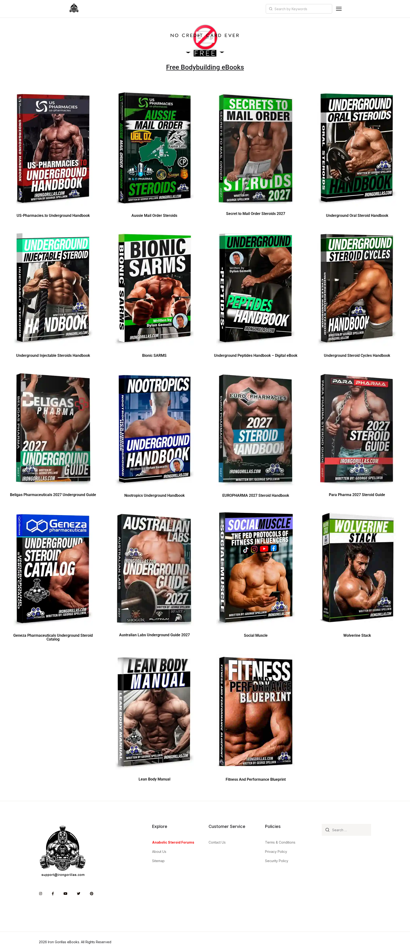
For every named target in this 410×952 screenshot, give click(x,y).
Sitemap (158, 861)
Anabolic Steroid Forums (173, 842)
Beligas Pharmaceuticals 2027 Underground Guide (53, 494)
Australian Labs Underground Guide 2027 (154, 635)
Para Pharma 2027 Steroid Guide (357, 494)
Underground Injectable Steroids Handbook (53, 355)
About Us (159, 852)
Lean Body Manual (154, 779)
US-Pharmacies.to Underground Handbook (53, 215)
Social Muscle (256, 635)
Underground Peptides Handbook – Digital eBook (255, 355)
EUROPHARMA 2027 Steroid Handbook (255, 495)
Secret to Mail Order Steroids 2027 (255, 213)
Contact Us (217, 842)
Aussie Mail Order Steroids (154, 215)
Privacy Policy (276, 852)
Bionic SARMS (154, 355)
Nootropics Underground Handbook (154, 495)
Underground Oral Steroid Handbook (357, 215)
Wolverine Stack (357, 635)
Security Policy (276, 861)
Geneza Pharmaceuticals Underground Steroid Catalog (53, 637)
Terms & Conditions (280, 842)
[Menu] (339, 9)
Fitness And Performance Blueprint (256, 779)
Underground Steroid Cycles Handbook (357, 355)
